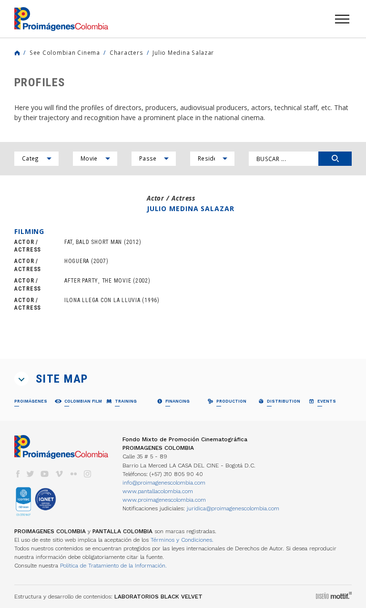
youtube (45, 473)
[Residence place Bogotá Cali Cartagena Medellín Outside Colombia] (212, 159)
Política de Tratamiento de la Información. (113, 565)
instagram (87, 473)
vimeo (59, 473)
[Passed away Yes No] (154, 159)
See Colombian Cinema (65, 52)
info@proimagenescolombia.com (163, 482)
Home (17, 53)
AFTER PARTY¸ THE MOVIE (97, 280)
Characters (126, 52)
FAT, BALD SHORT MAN (93, 242)
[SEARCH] (335, 159)
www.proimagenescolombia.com (164, 500)
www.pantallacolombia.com (157, 491)
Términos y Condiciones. (182, 540)
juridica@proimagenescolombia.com (233, 508)
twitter (30, 473)
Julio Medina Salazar (183, 52)
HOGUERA (76, 261)
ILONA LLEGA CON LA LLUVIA (102, 300)
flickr (73, 473)
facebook (17, 473)
